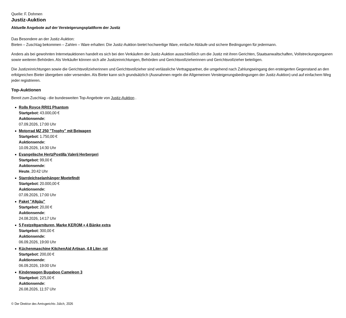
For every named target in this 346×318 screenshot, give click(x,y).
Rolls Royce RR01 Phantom (43, 107)
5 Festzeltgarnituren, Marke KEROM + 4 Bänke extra (65, 225)
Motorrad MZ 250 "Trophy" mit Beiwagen (55, 131)
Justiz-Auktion (122, 98)
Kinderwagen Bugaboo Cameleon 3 (50, 272)
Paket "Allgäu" (32, 202)
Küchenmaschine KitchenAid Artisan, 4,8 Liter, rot (63, 249)
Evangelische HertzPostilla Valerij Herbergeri (58, 154)
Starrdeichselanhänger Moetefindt (49, 178)
